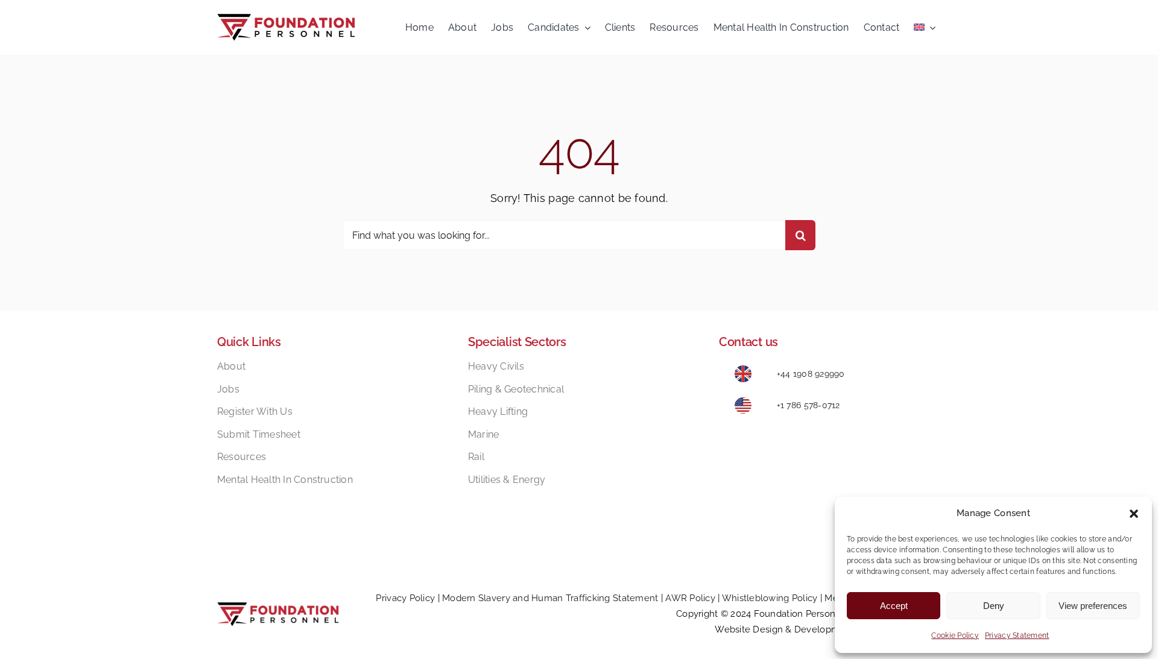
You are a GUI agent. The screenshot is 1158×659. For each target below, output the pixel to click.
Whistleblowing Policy (770, 598)
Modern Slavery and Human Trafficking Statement (550, 598)
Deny (993, 606)
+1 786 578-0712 (808, 405)
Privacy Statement (1017, 635)
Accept (894, 606)
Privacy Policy (405, 598)
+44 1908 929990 (811, 374)
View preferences (1092, 606)
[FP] (286, 19)
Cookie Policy (955, 635)
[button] (1134, 514)
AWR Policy (690, 598)
